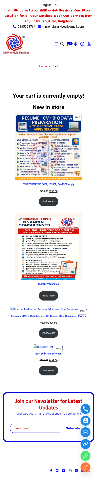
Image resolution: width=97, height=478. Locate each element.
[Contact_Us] (85, 421)
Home (43, 66)
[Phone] (85, 409)
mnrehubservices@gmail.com (63, 26)
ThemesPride (64, 465)
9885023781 (27, 26)
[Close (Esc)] (82, 5)
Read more (48, 295)
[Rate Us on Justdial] (85, 456)
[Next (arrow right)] (89, 239)
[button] (56, 44)
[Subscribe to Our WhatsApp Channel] (85, 444)
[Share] (72, 5)
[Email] (85, 432)
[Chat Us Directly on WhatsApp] (85, 467)
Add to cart (48, 201)
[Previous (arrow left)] (8, 239)
